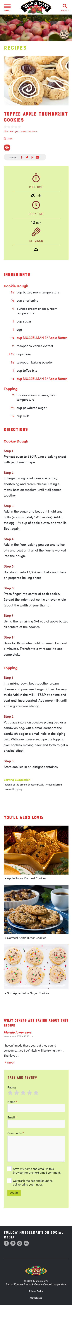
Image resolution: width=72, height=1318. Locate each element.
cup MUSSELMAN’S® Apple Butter (42, 337)
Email (12, 1117)
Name (12, 1101)
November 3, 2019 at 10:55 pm (18, 1036)
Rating (11, 1087)
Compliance (36, 1297)
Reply (11, 1062)
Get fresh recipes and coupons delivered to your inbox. (33, 1182)
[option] (36, 80)
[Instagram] (19, 1243)
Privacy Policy (36, 1291)
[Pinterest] (13, 1243)
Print (9, 138)
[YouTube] (26, 1243)
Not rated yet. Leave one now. (20, 131)
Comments (15, 1133)
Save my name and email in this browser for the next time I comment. (37, 1170)
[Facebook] (6, 1243)
